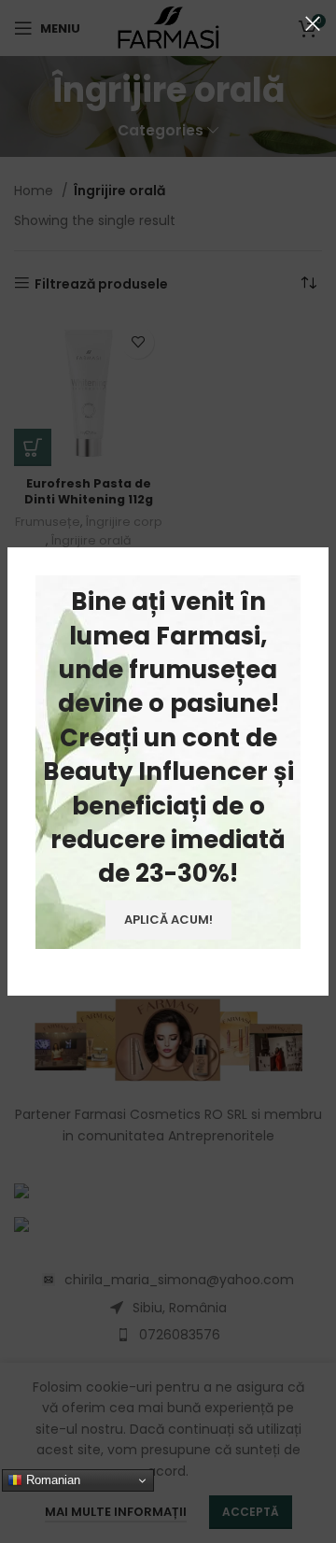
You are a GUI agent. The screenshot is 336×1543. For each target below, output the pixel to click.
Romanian (51, 1480)
